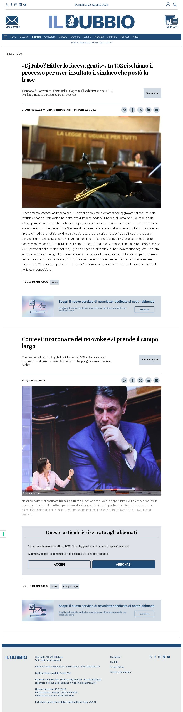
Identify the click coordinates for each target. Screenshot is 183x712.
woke (54, 586)
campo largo (70, 586)
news (54, 282)
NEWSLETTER (13, 26)
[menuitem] (13, 37)
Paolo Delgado (150, 359)
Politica (19, 54)
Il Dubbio (10, 54)
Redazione (152, 93)
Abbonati (172, 27)
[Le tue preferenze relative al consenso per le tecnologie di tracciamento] (3, 534)
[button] (168, 4)
